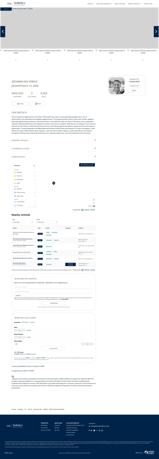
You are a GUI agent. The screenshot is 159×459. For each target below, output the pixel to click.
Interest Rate (18, 341)
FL (25, 409)
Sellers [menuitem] (57, 430)
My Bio (134, 90)
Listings (20, 409)
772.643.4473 (134, 81)
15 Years (32, 322)
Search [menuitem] (90, 4)
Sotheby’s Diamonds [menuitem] (72, 430)
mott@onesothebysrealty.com (100, 426)
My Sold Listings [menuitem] (46, 430)
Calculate (54, 348)
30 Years (25, 322)
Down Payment (18, 334)
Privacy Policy (64, 299)
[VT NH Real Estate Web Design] (149, 453)
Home (14, 409)
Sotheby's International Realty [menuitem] (75, 425)
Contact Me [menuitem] (148, 4)
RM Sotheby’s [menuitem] (70, 435)
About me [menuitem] (57, 425)
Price (15, 327)
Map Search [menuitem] (44, 425)
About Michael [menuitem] (120, 4)
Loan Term (17, 322)
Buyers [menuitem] (57, 427)
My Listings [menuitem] (44, 427)
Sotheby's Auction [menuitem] (71, 427)
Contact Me (134, 86)
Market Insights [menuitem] (134, 4)
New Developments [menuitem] (104, 4)
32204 (45, 409)
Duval (30, 409)
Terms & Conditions (72, 453)
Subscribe (54, 303)
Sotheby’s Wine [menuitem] (70, 432)
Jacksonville (37, 409)
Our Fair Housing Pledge (83, 453)
